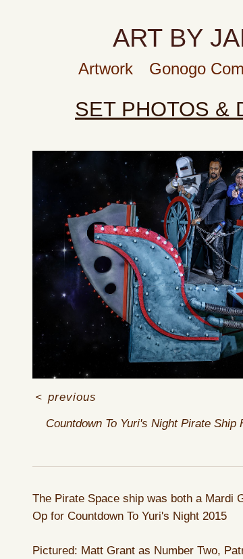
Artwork (105, 68)
